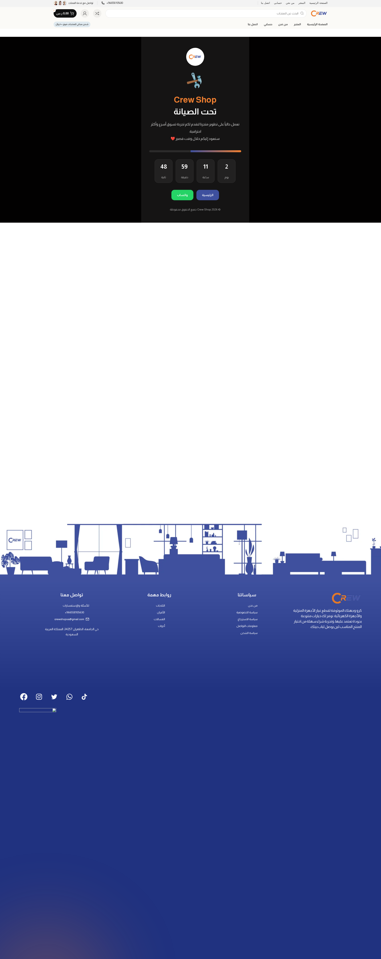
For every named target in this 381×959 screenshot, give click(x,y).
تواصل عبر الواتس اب (115, 18)
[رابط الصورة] (346, 597)
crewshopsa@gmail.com (69, 619)
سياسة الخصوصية (247, 612)
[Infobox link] (73, 3)
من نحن (253, 605)
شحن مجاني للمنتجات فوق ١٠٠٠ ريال (72, 24)
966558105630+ (74, 612)
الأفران (161, 612)
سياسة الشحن (249, 633)
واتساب (182, 195)
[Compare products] (97, 13)
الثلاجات (160, 605)
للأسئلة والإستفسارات (76, 605)
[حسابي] (85, 13)
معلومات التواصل (247, 626)
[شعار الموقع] (319, 13)
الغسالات (159, 619)
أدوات (161, 626)
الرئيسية (207, 195)
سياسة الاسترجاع (248, 619)
